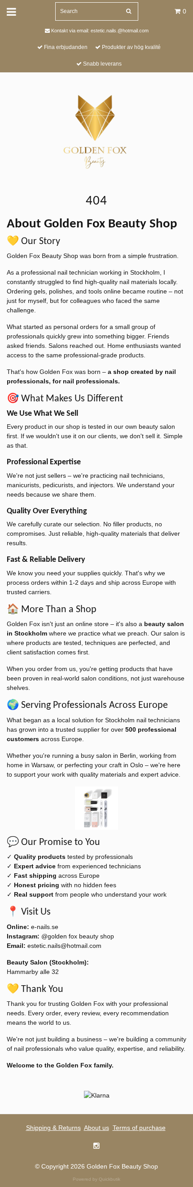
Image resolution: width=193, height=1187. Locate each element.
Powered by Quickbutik (96, 1179)
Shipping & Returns (53, 1127)
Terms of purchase (139, 1127)
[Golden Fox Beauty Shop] (96, 130)
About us (96, 1127)
